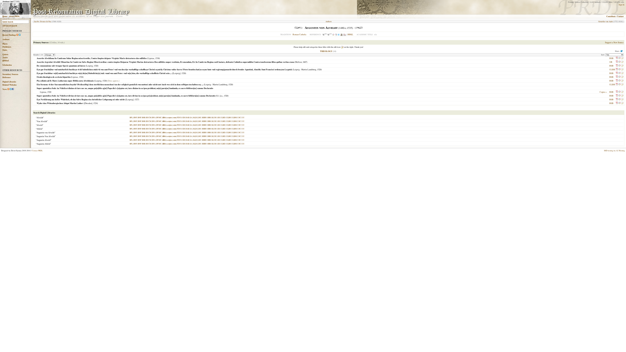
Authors (5, 39)
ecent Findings (9, 35)
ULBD (223, 117)
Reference (6, 77)
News (4, 89)
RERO (204, 117)
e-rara (174, 117)
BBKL (350, 34)
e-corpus (169, 117)
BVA (154, 117)
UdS (218, 117)
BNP (139, 117)
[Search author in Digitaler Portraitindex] (341, 34)
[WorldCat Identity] (333, 34)
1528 (81, 76)
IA (191, 117)
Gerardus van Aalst (605, 21)
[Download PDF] (617, 58)
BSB (611, 58)
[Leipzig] (176, 73)
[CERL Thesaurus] (336, 34)
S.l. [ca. (219, 95)
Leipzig (89, 65)
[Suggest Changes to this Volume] (622, 58)
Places (4, 43)
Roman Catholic (299, 34)
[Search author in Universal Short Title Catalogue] (344, 34)
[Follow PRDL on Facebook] (13, 89)
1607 (305, 61)
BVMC (158, 117)
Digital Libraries (9, 81)
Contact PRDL (37, 150)
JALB (195, 117)
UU (243, 117)
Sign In (621, 4)
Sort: (603, 54)
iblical (5, 60)
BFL (131, 117)
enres (5, 54)
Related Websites (9, 84)
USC (239, 117)
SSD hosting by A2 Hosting (614, 150)
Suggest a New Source (614, 42)
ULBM (234, 117)
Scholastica (7, 65)
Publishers (6, 46)
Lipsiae (151, 58)
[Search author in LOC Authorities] (339, 34)
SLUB (213, 117)
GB (610, 61)
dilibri (164, 117)
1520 (96, 65)
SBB (209, 117)
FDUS (179, 117)
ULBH (612, 69)
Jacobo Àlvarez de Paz (42, 21)
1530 (157, 58)
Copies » (603, 91)
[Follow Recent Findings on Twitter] (20, 35)
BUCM (148, 117)
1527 (136, 99)
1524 (95, 103)
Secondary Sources (10, 74)
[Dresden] (88, 103)
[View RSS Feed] (17, 35)
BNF (135, 117)
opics (5, 57)
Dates (4, 50)
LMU (199, 117)
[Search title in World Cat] (619, 58)
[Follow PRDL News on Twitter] (11, 89)
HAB (187, 117)
